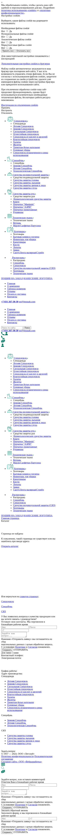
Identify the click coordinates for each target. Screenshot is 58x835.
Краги (16, 201)
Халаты (17, 142)
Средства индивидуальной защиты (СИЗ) (34, 268)
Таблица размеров (16, 288)
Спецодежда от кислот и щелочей (30, 137)
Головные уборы (21, 150)
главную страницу (29, 596)
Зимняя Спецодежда (23, 129)
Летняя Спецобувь (22, 168)
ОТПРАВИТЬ (20, 650)
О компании (13, 286)
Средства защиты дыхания (26, 182)
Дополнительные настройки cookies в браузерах (25, 63)
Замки (16, 250)
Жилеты (17, 144)
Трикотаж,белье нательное (26, 147)
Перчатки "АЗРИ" (22, 207)
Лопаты (17, 247)
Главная (11, 283)
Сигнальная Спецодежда (25, 131)
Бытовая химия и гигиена (26, 237)
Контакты (12, 296)
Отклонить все (23, 51)
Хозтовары (18, 271)
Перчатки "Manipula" (24, 204)
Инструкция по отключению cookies (19, 105)
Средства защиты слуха (25, 188)
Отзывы (11, 291)
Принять (5, 107)
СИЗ (3, 611)
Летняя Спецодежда (23, 126)
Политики (20, 647)
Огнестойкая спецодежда (26, 134)
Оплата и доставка (16, 294)
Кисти (16, 244)
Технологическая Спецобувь (27, 171)
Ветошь (17, 223)
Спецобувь (18, 263)
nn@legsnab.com (27, 301)
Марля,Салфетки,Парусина (27, 225)
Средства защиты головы (26, 180)
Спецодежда (19, 265)
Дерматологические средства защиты (32, 199)
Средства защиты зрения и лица (29, 185)
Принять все (8, 51)
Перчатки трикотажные (25, 209)
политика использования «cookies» (19, 10)
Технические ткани (23, 273)
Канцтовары (19, 242)
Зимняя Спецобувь (22, 165)
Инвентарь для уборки (24, 239)
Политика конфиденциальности (17, 756)
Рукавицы (18, 212)
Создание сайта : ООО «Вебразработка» (21, 761)
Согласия (32, 647)
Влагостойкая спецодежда (26, 139)
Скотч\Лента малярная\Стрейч (28, 252)
